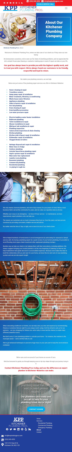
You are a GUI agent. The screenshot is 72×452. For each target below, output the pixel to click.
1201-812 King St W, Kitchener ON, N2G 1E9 (12, 444)
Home (38, 419)
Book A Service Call (45, 4)
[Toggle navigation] (66, 8)
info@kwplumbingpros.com (53, 1)
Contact (39, 432)
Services (39, 421)
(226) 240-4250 (34, 1)
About (39, 430)
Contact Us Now (36, 409)
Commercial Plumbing (45, 425)
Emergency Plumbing (45, 428)
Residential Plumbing (45, 423)
